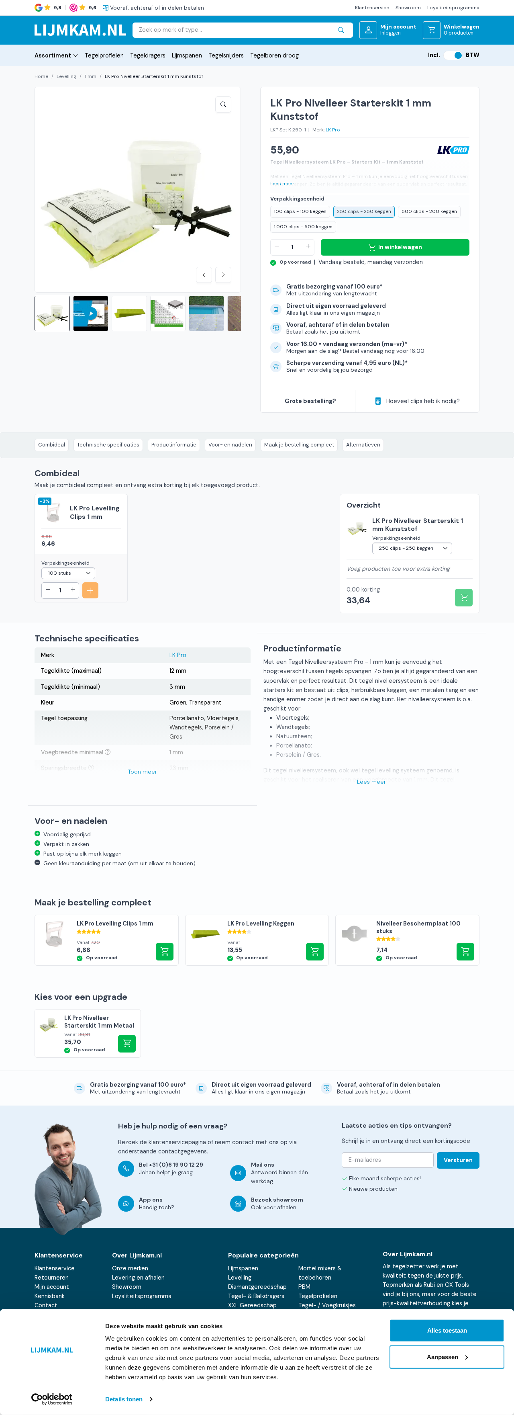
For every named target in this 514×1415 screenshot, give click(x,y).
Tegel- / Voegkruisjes (327, 1305)
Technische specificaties (108, 444)
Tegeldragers (147, 55)
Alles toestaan (447, 1330)
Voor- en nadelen (230, 444)
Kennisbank (50, 1296)
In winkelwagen (400, 247)
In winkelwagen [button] (465, 951)
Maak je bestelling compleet (299, 444)
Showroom (408, 7)
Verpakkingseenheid (297, 198)
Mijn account (52, 1286)
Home (41, 76)
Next (223, 275)
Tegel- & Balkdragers (256, 1296)
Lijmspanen (187, 55)
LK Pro (333, 130)
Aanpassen (442, 1356)
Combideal (51, 444)
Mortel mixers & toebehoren (319, 1273)
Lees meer (282, 184)
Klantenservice (372, 7)
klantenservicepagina (177, 1142)
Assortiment (53, 55)
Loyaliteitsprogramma (453, 7)
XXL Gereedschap (252, 1305)
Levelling (66, 76)
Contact (46, 1305)
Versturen (458, 1160)
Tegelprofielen (104, 55)
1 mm (90, 76)
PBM (304, 1286)
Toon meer (142, 771)
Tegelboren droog (274, 55)
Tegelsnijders (226, 55)
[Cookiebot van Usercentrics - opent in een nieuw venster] (52, 1399)
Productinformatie (173, 444)
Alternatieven (363, 444)
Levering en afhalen (138, 1277)
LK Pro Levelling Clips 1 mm (95, 512)
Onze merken (130, 1268)
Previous (204, 275)
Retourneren (52, 1277)
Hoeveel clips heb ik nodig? (423, 401)
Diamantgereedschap (257, 1286)
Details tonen (124, 1399)
